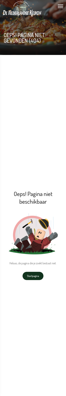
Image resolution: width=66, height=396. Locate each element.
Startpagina (33, 275)
